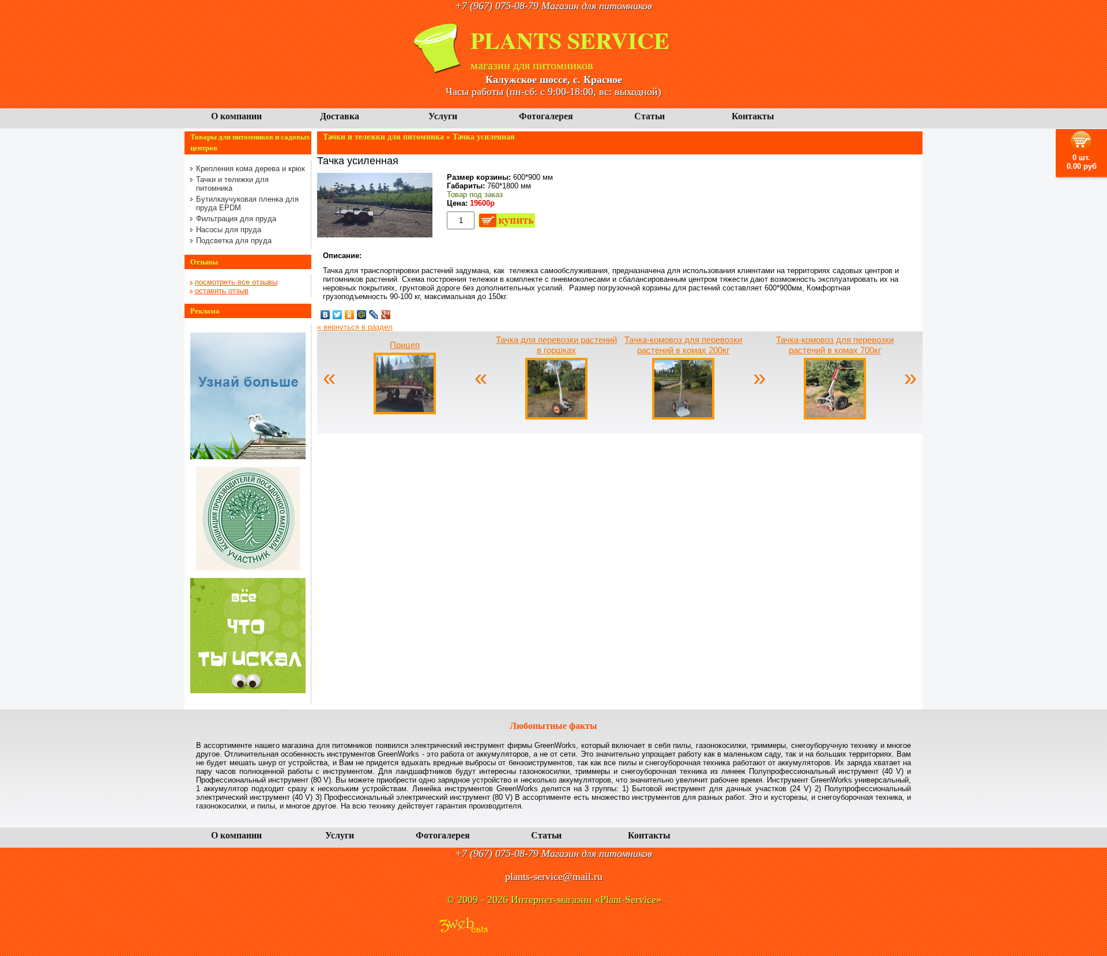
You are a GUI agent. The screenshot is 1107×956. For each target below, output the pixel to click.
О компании (236, 116)
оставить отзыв (221, 290)
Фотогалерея (546, 116)
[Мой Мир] (362, 314)
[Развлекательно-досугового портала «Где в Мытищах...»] (248, 690)
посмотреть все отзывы (236, 282)
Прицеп (405, 345)
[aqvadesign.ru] (248, 456)
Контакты (753, 116)
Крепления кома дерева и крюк (250, 168)
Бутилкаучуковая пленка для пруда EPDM (247, 203)
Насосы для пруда (228, 229)
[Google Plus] (386, 314)
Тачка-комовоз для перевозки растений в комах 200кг (683, 345)
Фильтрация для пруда (236, 218)
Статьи (649, 116)
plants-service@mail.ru (554, 876)
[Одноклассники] (350, 314)
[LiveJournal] (374, 314)
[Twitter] (338, 314)
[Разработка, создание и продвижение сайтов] (463, 925)
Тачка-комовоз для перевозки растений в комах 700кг (835, 345)
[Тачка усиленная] (374, 235)
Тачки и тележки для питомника (232, 183)
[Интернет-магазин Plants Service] (438, 71)
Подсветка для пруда (234, 240)
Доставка (339, 116)
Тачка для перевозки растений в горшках (556, 345)
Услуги (442, 116)
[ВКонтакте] (325, 314)
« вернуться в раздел (355, 327)
